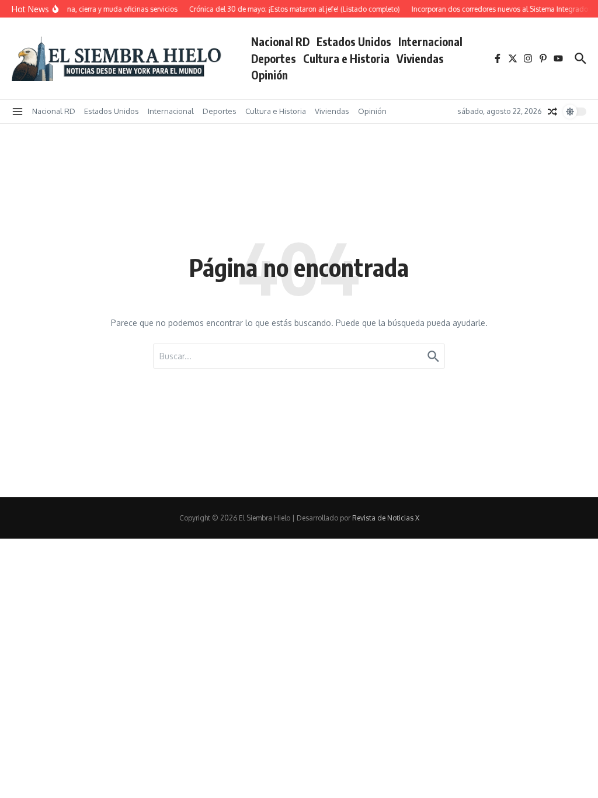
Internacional (430, 41)
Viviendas (420, 58)
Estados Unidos (354, 41)
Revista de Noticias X (385, 518)
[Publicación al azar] (552, 111)
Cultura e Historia (346, 58)
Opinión (269, 75)
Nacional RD (280, 41)
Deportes (273, 58)
